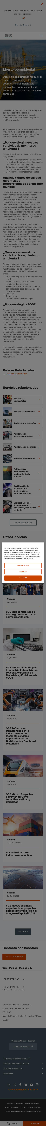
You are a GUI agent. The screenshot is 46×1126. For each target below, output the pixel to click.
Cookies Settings (23, 565)
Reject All (23, 572)
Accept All (23, 578)
